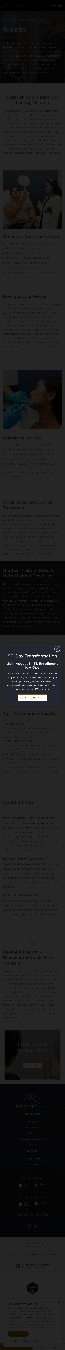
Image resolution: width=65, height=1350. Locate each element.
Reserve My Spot (32, 697)
